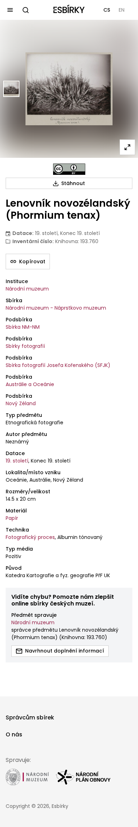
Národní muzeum (27, 288)
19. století (17, 460)
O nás (14, 734)
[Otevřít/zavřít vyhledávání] (25, 10)
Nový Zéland (21, 403)
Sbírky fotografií (25, 346)
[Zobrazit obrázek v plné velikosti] (127, 147)
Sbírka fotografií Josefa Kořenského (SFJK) (58, 365)
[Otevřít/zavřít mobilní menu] (10, 10)
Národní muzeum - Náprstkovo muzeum (56, 307)
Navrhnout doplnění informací (64, 650)
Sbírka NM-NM (23, 327)
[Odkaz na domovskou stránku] (69, 10)
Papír (12, 518)
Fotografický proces (30, 537)
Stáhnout (73, 183)
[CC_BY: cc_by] (69, 169)
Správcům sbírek (30, 717)
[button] (106, 10)
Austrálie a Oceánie (30, 384)
